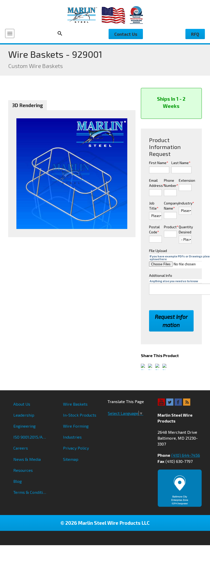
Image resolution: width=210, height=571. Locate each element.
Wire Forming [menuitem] (76, 426)
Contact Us (125, 34)
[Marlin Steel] (84, 15)
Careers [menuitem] (20, 448)
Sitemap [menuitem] (70, 459)
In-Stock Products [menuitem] (79, 415)
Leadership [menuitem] (23, 415)
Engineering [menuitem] (24, 426)
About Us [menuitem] (21, 404)
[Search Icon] (61, 33)
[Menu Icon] (9, 33)
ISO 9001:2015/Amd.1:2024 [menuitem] (32, 437)
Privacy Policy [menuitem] (76, 448)
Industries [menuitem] (72, 437)
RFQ (195, 34)
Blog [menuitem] (17, 481)
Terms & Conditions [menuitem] (31, 492)
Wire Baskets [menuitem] (75, 404)
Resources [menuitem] (23, 470)
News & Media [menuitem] (27, 459)
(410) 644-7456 (185, 455)
